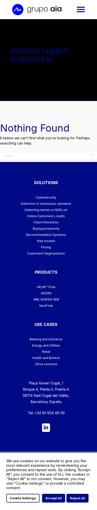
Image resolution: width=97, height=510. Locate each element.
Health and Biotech (46, 358)
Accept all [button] (54, 498)
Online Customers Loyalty (46, 216)
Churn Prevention (46, 222)
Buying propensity (46, 228)
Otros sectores (46, 364)
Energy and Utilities (46, 345)
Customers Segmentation (46, 253)
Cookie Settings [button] (23, 498)
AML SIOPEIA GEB (46, 299)
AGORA (46, 293)
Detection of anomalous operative (46, 203)
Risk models (46, 241)
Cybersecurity (46, 197)
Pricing (46, 247)
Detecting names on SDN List (46, 210)
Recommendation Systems (46, 235)
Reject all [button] (77, 498)
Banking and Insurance (46, 339)
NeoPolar (46, 305)
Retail (46, 352)
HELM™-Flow (46, 287)
